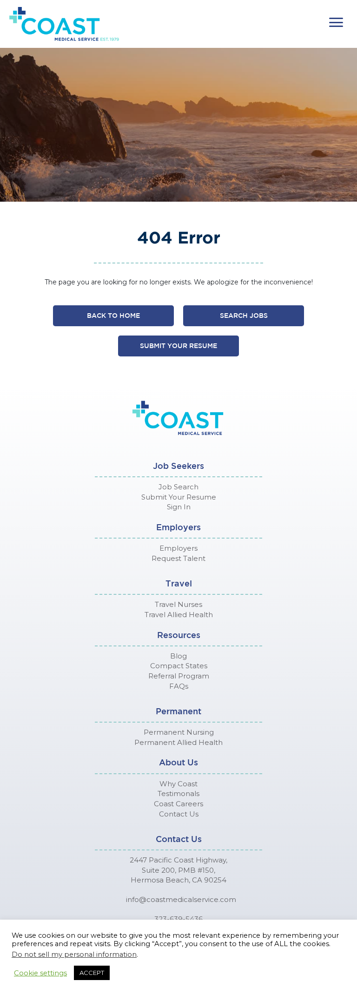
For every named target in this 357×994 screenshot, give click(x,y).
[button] (336, 22)
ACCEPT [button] (91, 972)
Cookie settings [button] (40, 973)
